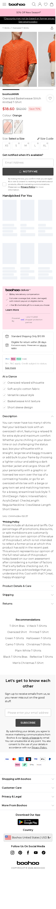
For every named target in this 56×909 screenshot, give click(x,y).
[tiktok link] (43, 852)
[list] (28, 12)
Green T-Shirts (14, 638)
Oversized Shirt (17, 632)
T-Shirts (5, 28)
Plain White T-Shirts (28, 650)
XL (44, 145)
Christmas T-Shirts (38, 644)
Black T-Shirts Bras (15, 656)
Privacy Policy (28, 187)
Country (28, 830)
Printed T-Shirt (39, 632)
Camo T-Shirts (15, 644)
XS (6, 145)
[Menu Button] (4, 4)
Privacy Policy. (39, 747)
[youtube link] (36, 852)
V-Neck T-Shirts (37, 625)
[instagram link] (12, 852)
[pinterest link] (20, 852)
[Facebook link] (28, 852)
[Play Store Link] (28, 822)
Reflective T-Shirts (41, 656)
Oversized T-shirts (21, 28)
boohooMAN (10, 94)
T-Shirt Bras (16, 625)
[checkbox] (4, 184)
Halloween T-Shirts (38, 638)
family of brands (30, 737)
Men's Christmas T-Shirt (28, 663)
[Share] (52, 28)
